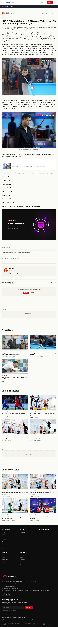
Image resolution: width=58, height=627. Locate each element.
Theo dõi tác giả (15, 273)
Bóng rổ (3, 534)
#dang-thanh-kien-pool (20, 249)
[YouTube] (6, 594)
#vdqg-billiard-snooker (35, 249)
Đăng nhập (50, 2)
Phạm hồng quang (33, 356)
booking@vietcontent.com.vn (9, 586)
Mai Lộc (31, 417)
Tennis (3, 536)
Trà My (3, 496)
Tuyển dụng (22, 559)
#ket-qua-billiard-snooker (9, 252)
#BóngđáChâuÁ (5, 411)
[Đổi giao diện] (45, 2)
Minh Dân (4, 440)
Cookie (55, 624)
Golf (2, 541)
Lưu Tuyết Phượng (5, 356)
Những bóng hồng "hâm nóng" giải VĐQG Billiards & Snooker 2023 (28, 166)
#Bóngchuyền (33, 411)
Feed (3, 555)
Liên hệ (21, 557)
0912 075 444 (7, 588)
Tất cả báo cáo (23, 532)
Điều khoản (22, 562)
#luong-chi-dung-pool (49, 249)
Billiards (3, 17)
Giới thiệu (22, 555)
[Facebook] (3, 594)
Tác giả (3, 562)
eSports (3, 546)
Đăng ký (32, 292)
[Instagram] (9, 594)
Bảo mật (22, 564)
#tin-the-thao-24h (7, 249)
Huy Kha (3, 416)
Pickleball (4, 539)
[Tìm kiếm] (42, 2)
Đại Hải (7, 13)
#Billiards (4, 351)
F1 (2, 543)
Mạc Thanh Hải (33, 440)
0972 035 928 (15, 588)
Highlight (3, 557)
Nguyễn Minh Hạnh (5, 520)
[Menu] (55, 2)
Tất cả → (13, 6)
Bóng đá (3, 532)
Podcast (41, 532)
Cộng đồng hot (4, 559)
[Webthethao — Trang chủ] (8, 2)
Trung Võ (31, 496)
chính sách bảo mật (13, 610)
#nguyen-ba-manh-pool (24, 252)
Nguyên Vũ (4, 381)
